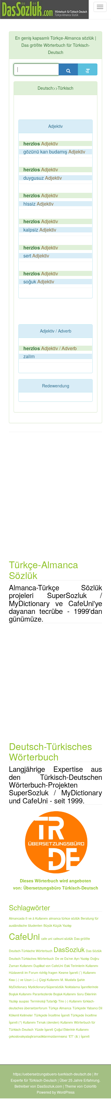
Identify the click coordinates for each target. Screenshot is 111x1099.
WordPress (66, 1092)
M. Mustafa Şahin (72, 979)
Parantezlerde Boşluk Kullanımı (54, 994)
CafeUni (24, 936)
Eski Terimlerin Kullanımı (81, 965)
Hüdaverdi (16, 972)
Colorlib (90, 1086)
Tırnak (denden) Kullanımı (55, 1022)
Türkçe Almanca (60, 1008)
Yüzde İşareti (44, 1029)
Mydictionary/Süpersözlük (46, 987)
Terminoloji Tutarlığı (43, 1001)
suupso (24, 1001)
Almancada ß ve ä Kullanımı (28, 918)
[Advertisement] (64, 108)
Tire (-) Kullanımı (70, 1001)
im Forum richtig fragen (41, 972)
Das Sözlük (94, 951)
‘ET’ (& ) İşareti (78, 1036)
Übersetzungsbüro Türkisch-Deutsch (60, 888)
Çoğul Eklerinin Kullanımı (71, 1029)
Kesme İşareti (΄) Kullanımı (77, 972)
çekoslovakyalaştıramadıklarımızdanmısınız (38, 1036)
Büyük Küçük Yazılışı (57, 925)
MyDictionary (18, 987)
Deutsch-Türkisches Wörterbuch (31, 958)
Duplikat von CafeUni (48, 965)
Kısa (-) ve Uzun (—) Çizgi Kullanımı (34, 979)
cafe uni (46, 938)
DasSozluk (69, 949)
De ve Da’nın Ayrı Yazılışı (72, 958)
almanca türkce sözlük (64, 918)
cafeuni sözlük (63, 938)
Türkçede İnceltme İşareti (52, 1015)
